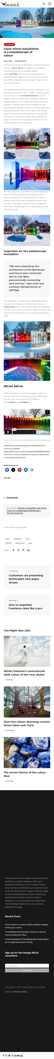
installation (17, 539)
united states (20, 543)
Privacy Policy (20, 991)
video (30, 543)
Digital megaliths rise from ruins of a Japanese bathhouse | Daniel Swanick (27, 510)
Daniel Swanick (20, 61)
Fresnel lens (9, 307)
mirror (27, 539)
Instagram (24, 402)
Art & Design (9, 44)
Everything (9, 680)
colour (7, 539)
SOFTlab (13, 74)
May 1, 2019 (8, 61)
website (12, 402)
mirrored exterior (30, 96)
